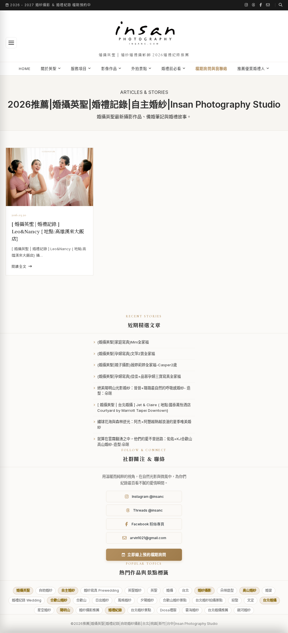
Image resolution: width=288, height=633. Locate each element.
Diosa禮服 (168, 610)
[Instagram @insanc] (246, 5)
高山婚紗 (249, 590)
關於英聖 (49, 68)
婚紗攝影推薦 (89, 610)
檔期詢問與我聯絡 (211, 68)
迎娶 (234, 600)
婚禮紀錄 (115, 610)
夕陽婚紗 (147, 600)
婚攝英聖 (23, 590)
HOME (25, 68)
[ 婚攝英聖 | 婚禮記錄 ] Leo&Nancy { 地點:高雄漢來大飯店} (48, 231)
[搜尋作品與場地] (278, 5)
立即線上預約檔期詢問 (146, 554)
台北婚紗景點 (141, 610)
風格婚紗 (124, 600)
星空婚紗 (44, 610)
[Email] (268, 5)
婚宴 (268, 590)
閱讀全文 (19, 266)
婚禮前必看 (171, 68)
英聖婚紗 (134, 590)
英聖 (153, 590)
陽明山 (65, 610)
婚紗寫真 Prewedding (101, 590)
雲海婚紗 (192, 610)
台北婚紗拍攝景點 (208, 600)
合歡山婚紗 (58, 600)
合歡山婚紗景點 (174, 600)
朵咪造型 (227, 590)
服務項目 (79, 68)
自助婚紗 (45, 590)
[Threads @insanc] (253, 5)
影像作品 (109, 68)
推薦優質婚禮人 (251, 68)
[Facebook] (261, 5)
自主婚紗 (68, 590)
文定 (250, 600)
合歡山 (81, 600)
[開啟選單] (11, 42)
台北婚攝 (269, 600)
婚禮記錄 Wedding (26, 600)
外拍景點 (139, 68)
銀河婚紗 (244, 610)
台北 (185, 590)
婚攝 (169, 590)
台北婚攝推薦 (218, 610)
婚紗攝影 (204, 590)
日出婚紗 (102, 600)
